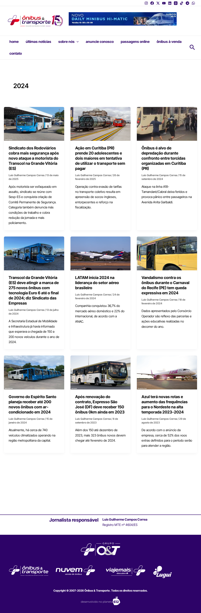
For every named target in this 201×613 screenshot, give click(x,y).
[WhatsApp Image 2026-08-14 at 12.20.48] (123, 18)
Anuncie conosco (100, 42)
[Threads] (175, 3)
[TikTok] (181, 3)
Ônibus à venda (169, 42)
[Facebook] (152, 3)
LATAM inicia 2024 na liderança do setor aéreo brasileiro (97, 282)
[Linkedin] (170, 3)
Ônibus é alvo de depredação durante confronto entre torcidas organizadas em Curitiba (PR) (164, 158)
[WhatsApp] (193, 3)
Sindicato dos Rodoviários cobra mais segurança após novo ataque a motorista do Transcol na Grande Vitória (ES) (34, 158)
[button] (77, 42)
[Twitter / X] (158, 3)
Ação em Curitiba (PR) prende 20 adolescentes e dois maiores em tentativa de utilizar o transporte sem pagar (100, 158)
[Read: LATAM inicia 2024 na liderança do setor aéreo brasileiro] (100, 253)
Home (14, 42)
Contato (15, 53)
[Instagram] (146, 3)
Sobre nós (66, 42)
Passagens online (135, 42)
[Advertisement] (100, 487)
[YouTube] (164, 3)
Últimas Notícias (38, 42)
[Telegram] (187, 3)
